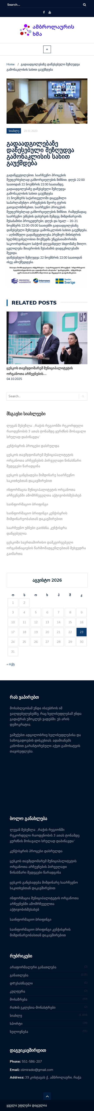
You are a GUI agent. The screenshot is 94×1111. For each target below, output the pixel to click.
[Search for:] (21, 5)
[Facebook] (44, 12)
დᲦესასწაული (21, 983)
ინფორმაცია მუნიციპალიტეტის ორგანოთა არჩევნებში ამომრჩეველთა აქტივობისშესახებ (44, 904)
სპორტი (16, 1023)
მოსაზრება (18, 999)
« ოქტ (11, 664)
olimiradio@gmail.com (37, 1070)
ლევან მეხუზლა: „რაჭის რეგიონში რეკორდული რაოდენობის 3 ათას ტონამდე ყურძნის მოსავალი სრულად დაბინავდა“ (46, 431)
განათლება (19, 975)
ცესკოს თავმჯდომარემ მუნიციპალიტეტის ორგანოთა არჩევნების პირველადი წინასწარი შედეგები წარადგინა (44, 460)
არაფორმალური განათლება (33, 967)
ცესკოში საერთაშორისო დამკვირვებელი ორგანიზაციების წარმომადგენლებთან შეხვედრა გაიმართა (46, 548)
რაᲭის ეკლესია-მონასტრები (33, 1007)
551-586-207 (32, 1061)
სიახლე (16, 1015)
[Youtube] (49, 12)
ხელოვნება (19, 1032)
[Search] (84, 5)
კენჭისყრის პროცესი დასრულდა (33, 446)
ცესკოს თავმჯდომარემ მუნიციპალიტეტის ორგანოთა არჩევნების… (40, 371)
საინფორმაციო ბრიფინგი (27, 504)
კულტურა (17, 991)
